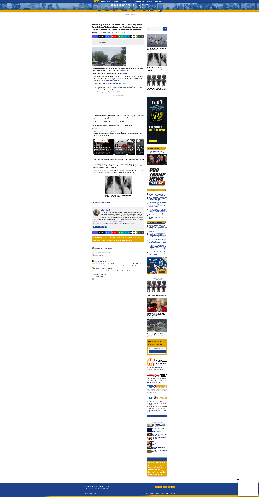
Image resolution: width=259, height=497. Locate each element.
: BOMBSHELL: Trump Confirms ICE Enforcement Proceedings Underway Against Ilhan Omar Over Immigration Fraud (157, 236)
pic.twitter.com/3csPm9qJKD (121, 89)
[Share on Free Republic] (131, 36)
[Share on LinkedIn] (128, 36)
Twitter (125, 161)
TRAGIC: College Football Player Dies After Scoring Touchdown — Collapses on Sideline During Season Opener (158, 204)
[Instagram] (172, 487)
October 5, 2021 (121, 83)
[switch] (160, 11)
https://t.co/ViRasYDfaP (131, 117)
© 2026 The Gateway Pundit (90, 493)
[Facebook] (164, 487)
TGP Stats (157, 416)
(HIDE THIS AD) (132, 14)
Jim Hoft (105, 210)
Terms (166, 493)
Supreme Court (123, 70)
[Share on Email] (139, 36)
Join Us (115, 10)
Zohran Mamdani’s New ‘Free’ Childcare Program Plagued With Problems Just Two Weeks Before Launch (158, 216)
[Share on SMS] (137, 36)
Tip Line (97, 1)
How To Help (135, 10)
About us (152, 493)
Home (99, 10)
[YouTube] (174, 487)
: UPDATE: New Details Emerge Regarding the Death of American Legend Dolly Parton (157, 241)
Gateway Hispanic (105, 1)
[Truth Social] (156, 487)
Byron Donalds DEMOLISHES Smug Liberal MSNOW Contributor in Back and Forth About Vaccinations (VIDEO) (158, 199)
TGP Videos (123, 1)
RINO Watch (115, 1)
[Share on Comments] (134, 36)
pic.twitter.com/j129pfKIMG (112, 80)
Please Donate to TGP (139, 1)
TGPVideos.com (154, 389)
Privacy (162, 493)
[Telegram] (169, 487)
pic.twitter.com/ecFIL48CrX (101, 119)
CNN (93, 129)
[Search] (165, 29)
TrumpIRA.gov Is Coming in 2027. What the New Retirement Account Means (159, 434)
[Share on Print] (142, 36)
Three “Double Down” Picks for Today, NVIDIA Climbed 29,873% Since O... (159, 430)
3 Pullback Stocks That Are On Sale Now (159, 451)
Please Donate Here (157, 459)
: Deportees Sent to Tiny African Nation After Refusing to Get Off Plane (158, 253)
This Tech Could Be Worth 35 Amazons (159, 438)
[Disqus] (118, 263)
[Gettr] (158, 487)
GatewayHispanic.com (156, 367)
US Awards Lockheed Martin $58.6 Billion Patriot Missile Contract (159, 447)
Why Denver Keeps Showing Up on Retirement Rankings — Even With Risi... (159, 425)
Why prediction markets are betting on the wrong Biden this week (159, 443)
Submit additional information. (101, 202)
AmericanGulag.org (155, 379)
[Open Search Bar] (156, 11)
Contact (157, 493)
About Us (106, 10)
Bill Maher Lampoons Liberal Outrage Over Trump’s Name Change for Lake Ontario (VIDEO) (158, 194)
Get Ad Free (149, 1)
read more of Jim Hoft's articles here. (124, 224)
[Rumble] (166, 487)
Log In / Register (158, 1)
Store (130, 1)
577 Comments (121, 32)
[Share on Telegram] (125, 36)
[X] (161, 487)
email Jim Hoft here (104, 224)
